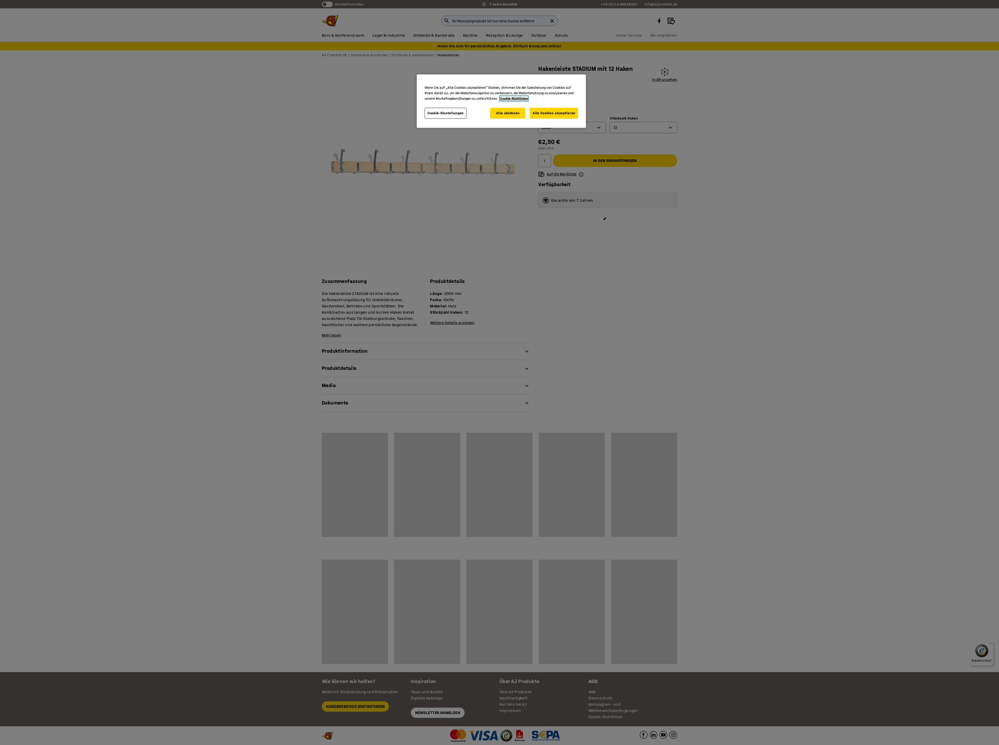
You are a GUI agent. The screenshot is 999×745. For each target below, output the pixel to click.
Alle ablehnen (507, 113)
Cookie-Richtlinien (514, 98)
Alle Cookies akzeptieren (554, 113)
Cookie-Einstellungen (445, 113)
